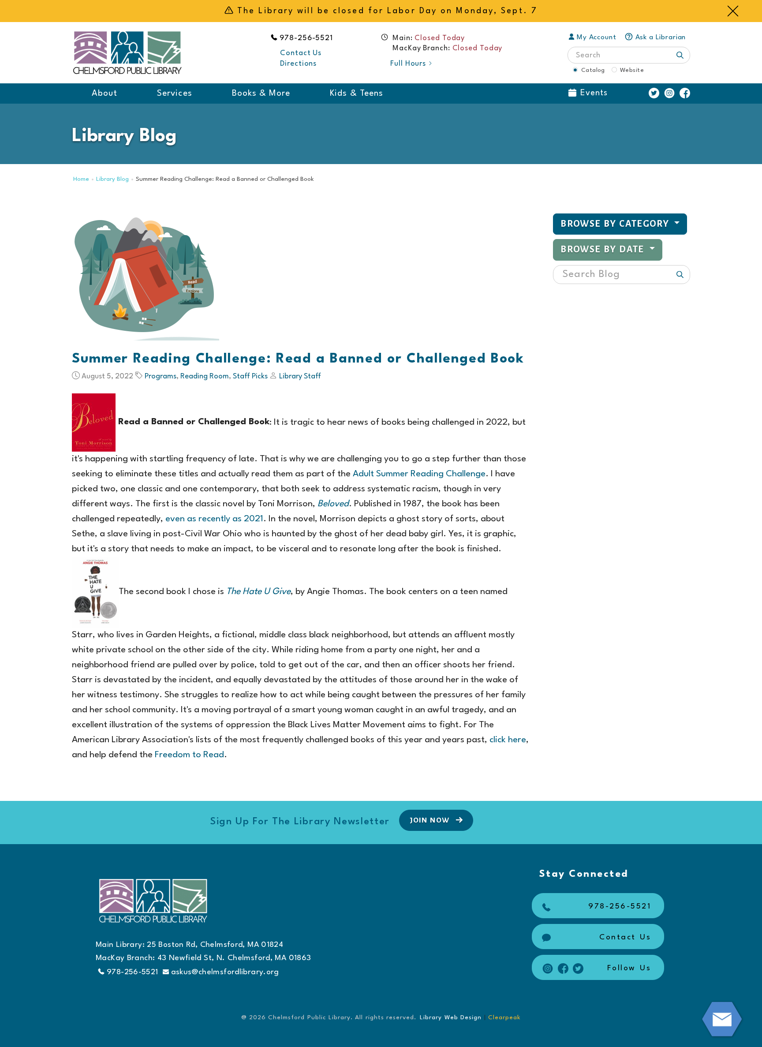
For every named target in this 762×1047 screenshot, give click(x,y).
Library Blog (112, 179)
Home (81, 179)
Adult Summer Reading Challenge (419, 474)
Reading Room (204, 376)
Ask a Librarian (660, 37)
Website (632, 70)
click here (507, 740)
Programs (160, 376)
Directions (298, 63)
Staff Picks (250, 376)
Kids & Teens (356, 93)
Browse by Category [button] (616, 224)
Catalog (593, 70)
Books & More (261, 93)
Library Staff (300, 376)
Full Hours (408, 63)
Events (594, 93)
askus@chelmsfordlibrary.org (225, 972)
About (104, 93)
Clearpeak (504, 1017)
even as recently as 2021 (214, 519)
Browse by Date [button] (603, 249)
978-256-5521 (306, 38)
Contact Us (300, 53)
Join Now (431, 820)
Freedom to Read (189, 755)
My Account (596, 37)
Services (174, 93)
